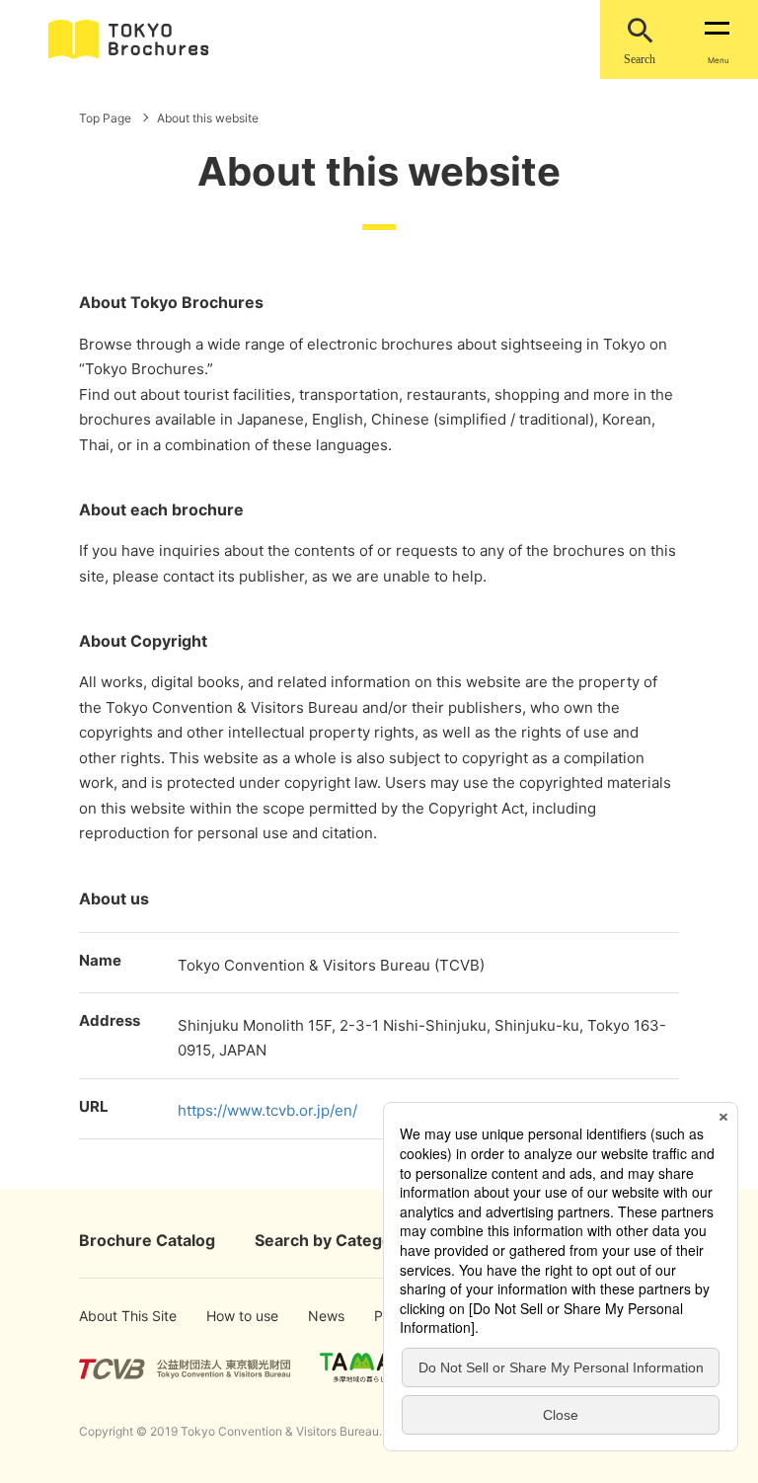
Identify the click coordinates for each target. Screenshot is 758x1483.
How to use (232, 1315)
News (324, 1315)
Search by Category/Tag (348, 1240)
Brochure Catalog (147, 1240)
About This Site (111, 1315)
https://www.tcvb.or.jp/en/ (267, 1110)
